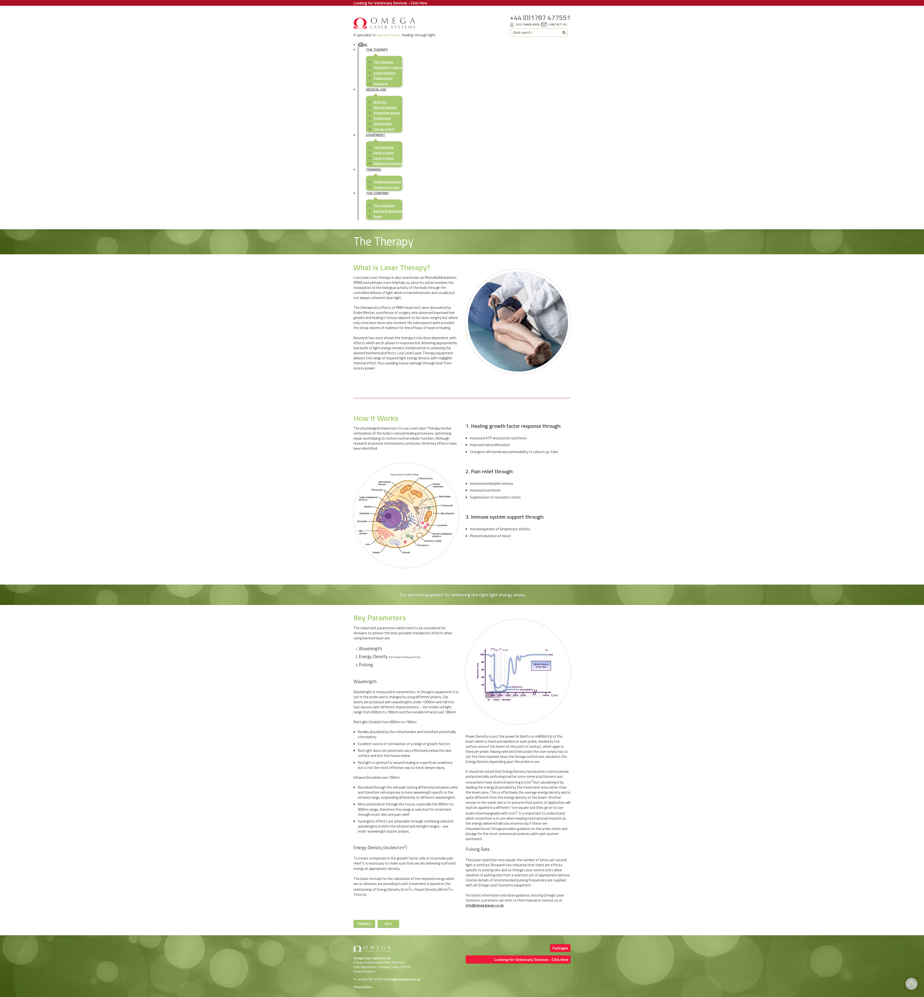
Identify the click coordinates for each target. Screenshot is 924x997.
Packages (560, 948)
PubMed (364, 923)
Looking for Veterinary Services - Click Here (390, 3)
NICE (388, 923)
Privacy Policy (362, 987)
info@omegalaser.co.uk (485, 905)
